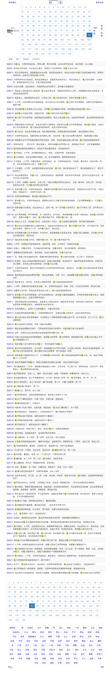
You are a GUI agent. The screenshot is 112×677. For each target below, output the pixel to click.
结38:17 (10, 267)
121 (56, 49)
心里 (99, 645)
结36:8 (10, 86)
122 (63, 49)
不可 (74, 632)
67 (22, 30)
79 (89, 30)
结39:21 (10, 328)
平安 (20, 658)
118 (36, 49)
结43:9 (10, 540)
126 (89, 49)
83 (39, 35)
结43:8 (10, 533)
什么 (26, 632)
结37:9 (10, 161)
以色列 (30, 627)
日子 (27, 645)
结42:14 (10, 493)
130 (43, 53)
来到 (61, 649)
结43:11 (10, 548)
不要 (58, 636)
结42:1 (10, 482)
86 (56, 35)
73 (56, 30)
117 (29, 49)
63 (73, 25)
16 (28, 11)
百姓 (82, 632)
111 (63, 44)
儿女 (75, 654)
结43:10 (10, 544)
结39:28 (10, 355)
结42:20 (10, 509)
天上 (84, 658)
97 (45, 39)
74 (61, 30)
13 (80, 7)
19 (45, 11)
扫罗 (60, 640)
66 (89, 25)
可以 (14, 636)
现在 (35, 649)
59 (50, 25)
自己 (61, 627)
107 (36, 44)
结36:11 (10, 90)
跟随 (28, 658)
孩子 (83, 654)
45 (45, 21)
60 (56, 25)
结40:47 (10, 437)
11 (68, 7)
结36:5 (10, 79)
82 (33, 35)
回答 (27, 649)
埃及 (97, 632)
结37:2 (10, 148)
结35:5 (10, 68)
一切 (77, 627)
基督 (19, 654)
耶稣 (47, 627)
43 (33, 21)
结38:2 (10, 243)
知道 (100, 627)
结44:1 (10, 559)
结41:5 (10, 462)
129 (36, 53)
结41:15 (10, 471)
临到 (52, 662)
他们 (18, 58)
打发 (19, 645)
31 (39, 16)
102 (75, 39)
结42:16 (10, 504)
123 (69, 49)
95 (33, 39)
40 (89, 16)
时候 (69, 627)
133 (63, 53)
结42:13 (10, 486)
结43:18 (10, 555)
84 (45, 35)
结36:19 (10, 113)
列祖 (59, 645)
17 (33, 11)
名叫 (44, 662)
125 (83, 49)
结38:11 (10, 256)
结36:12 (10, 97)
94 (28, 39)
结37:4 (10, 157)
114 (83, 44)
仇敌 (27, 654)
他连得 (26, 58)
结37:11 (10, 168)
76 (73, 30)
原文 (11, 654)
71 (45, 30)
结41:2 (10, 449)
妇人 (69, 649)
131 (49, 53)
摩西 (50, 636)
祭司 (50, 632)
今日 (36, 662)
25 (78, 11)
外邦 (68, 658)
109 (49, 44)
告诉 (97, 636)
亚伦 (91, 645)
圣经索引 (12, 2)
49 (67, 21)
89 (73, 35)
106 (29, 44)
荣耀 (75, 645)
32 (45, 16)
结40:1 (10, 366)
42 (28, 21)
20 (50, 11)
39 (84, 16)
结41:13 (10, 467)
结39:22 (10, 332)
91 (84, 35)
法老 (59, 654)
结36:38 (10, 140)
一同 (51, 645)
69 (33, 30)
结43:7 (10, 526)
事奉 (76, 662)
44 (39, 21)
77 (78, 30)
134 (69, 53)
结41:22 (10, 475)
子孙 (67, 645)
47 (56, 21)
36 (67, 16)
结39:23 (10, 336)
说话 (60, 658)
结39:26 (10, 348)
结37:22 (10, 207)
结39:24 (10, 343)
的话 (42, 632)
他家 (102, 34)
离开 (76, 640)
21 (56, 11)
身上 (92, 640)
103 (82, 39)
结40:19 (10, 398)
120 (49, 49)
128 (29, 53)
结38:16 (10, 260)
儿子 (39, 627)
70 (39, 30)
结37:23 (10, 214)
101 (68, 39)
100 (62, 39)
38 (78, 16)
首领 (52, 658)
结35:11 (10, 72)
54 (22, 25)
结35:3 (10, 64)
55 (28, 25)
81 (28, 35)
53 (89, 21)
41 (22, 21)
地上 (19, 649)
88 (67, 35)
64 (78, 25)
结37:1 (10, 144)
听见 (82, 636)
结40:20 (10, 403)
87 (61, 35)
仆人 (42, 636)
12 (74, 7)
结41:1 (10, 445)
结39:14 (10, 317)
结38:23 (10, 281)
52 (84, 21)
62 (67, 25)
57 (39, 25)
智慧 (67, 654)
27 (89, 11)
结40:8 (10, 386)
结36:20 (10, 117)
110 (56, 44)
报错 (102, 667)
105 (22, 44)
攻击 (68, 640)
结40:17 (10, 394)
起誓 (92, 658)
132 (56, 53)
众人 (66, 636)
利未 (51, 654)
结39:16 (10, 324)
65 (84, 25)
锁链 (102, 27)
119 (43, 49)
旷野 (60, 662)
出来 (66, 632)
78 (84, 30)
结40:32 (10, 420)
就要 (44, 658)
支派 (36, 658)
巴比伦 (52, 649)
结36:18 (10, 109)
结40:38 (10, 428)
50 (73, 21)
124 (76, 49)
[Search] (61, 2)
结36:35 (10, 131)
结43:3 (10, 522)
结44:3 (10, 564)
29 (28, 16)
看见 (34, 632)
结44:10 (10, 572)
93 (22, 39)
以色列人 (16, 632)
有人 (43, 645)
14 (85, 7)
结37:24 (10, 221)
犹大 (58, 632)
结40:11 (10, 390)
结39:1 (10, 286)
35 (61, 16)
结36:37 (10, 135)
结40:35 (10, 424)
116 (22, 49)
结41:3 (10, 454)
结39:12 (10, 308)
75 (67, 30)
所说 (43, 654)
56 (33, 25)
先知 (28, 640)
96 (39, 39)
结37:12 (10, 175)
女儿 (85, 649)
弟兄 (22, 636)
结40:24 (10, 411)
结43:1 (10, 513)
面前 (85, 627)
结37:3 (10, 152)
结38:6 (10, 248)
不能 (52, 640)
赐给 (99, 640)
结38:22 (10, 274)
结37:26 (10, 232)
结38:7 (10, 252)
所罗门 (99, 654)
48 (61, 21)
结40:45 (10, 432)
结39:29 (10, 362)
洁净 (35, 654)
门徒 (35, 645)
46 (50, 21)
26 (84, 11)
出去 (93, 649)
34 (56, 16)
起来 (74, 636)
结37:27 (10, 239)
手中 (76, 658)
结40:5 (10, 377)
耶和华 (12, 627)
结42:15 (10, 500)
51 (78, 21)
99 (56, 39)
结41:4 (10, 458)
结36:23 (10, 124)
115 (89, 44)
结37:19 (10, 189)
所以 (36, 640)
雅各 (84, 640)
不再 (99, 658)
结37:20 (10, 196)
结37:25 (10, 225)
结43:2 (10, 517)
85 (50, 35)
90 (78, 35)
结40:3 (10, 373)
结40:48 (10, 441)
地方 (100, 649)
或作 (77, 649)
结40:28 (10, 415)
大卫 (93, 627)
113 (76, 44)
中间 (20, 640)
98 (50, 39)
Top (11, 667)
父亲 (90, 636)
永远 (83, 645)
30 (33, 16)
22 (61, 11)
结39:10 (10, 294)
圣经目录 (99, 2)
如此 (12, 640)
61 (61, 25)
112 (69, 44)
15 (22, 11)
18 (39, 11)
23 (67, 11)
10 (63, 7)
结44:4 (10, 568)
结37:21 (10, 200)
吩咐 (90, 632)
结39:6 (10, 290)
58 (45, 25)
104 (88, 39)
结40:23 (10, 407)
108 (43, 44)
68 (28, 30)
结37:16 (10, 182)
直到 (44, 640)
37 (73, 16)
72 (50, 30)
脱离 (91, 654)
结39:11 (10, 301)
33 (50, 16)
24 (73, 11)
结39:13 (10, 312)
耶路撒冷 (32, 636)
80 (22, 35)
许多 (11, 649)
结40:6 (10, 381)
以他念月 (36, 58)
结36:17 (10, 102)
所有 (12, 658)
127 (22, 53)
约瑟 (43, 649)
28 (22, 16)
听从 (68, 662)
